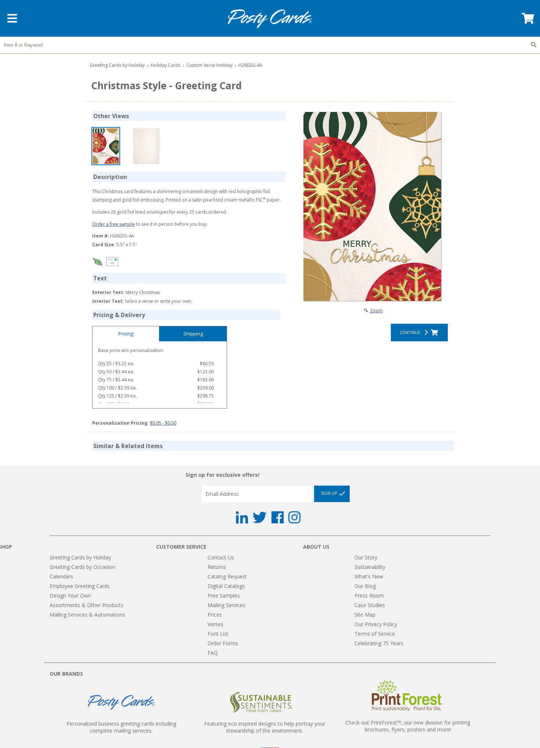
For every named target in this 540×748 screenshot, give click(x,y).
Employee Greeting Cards (80, 585)
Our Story (365, 557)
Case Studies (369, 605)
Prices (215, 614)
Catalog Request (227, 576)
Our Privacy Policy (375, 624)
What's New (368, 576)
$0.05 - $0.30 (163, 423)
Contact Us (221, 557)
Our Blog (365, 585)
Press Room (369, 595)
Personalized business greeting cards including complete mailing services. (121, 727)
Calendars (61, 576)
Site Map (364, 614)
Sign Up (329, 493)
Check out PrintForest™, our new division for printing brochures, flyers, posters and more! (407, 726)
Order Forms (223, 643)
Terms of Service (374, 633)
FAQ (213, 652)
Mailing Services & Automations (87, 614)
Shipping (193, 333)
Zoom (376, 311)
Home (270, 19)
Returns (217, 566)
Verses (215, 624)
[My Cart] (527, 21)
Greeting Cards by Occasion (82, 566)
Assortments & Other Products (86, 605)
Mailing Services (226, 605)
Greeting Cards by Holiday (117, 65)
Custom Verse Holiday (209, 65)
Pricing (125, 333)
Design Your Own (70, 595)
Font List (218, 633)
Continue (411, 332)
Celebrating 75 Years (378, 643)
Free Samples (224, 595)
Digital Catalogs (226, 585)
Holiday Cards (165, 65)
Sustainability (369, 566)
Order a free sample (113, 224)
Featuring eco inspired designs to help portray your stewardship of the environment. (264, 727)
